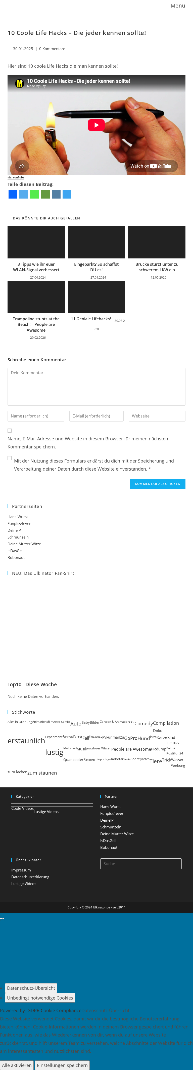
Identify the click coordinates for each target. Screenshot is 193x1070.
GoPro (130, 738)
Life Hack (173, 743)
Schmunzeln (18, 537)
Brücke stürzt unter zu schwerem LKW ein (156, 267)
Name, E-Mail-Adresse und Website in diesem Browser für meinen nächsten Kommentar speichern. (88, 443)
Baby (85, 722)
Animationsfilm (42, 721)
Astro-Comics (61, 721)
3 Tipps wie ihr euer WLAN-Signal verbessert (36, 267)
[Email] (45, 194)
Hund (143, 738)
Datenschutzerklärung (30, 876)
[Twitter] (24, 194)
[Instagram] (56, 194)
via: (16, 177)
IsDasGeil (16, 550)
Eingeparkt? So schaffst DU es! (96, 267)
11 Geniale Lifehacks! (91, 319)
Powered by (40, 1010)
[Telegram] (67, 194)
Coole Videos (22, 808)
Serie (127, 759)
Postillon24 (174, 753)
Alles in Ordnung (20, 722)
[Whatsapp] (34, 194)
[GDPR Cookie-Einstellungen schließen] (2, 918)
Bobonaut (16, 557)
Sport (135, 759)
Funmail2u (115, 737)
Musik (82, 748)
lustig (54, 752)
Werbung (178, 765)
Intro (153, 737)
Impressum (21, 869)
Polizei (170, 748)
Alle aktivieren (17, 1065)
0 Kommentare (52, 48)
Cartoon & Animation (114, 721)
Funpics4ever (19, 523)
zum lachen (17, 771)
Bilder (95, 722)
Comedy (143, 723)
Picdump (158, 748)
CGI (131, 722)
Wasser (177, 759)
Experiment (54, 737)
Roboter (117, 759)
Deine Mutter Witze (24, 543)
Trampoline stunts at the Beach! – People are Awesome (36, 324)
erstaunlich (26, 740)
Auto (75, 723)
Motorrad (70, 748)
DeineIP (14, 530)
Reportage (103, 759)
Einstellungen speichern (62, 1065)
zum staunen (42, 772)
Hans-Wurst (18, 516)
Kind (171, 737)
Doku (157, 730)
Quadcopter (73, 759)
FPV (103, 737)
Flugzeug (95, 736)
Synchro (144, 759)
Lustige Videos (46, 811)
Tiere (156, 761)
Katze (162, 738)
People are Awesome (131, 749)
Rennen (89, 759)
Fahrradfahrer (72, 736)
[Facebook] (13, 194)
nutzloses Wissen (99, 748)
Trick (166, 760)
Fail (85, 738)
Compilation (166, 723)
